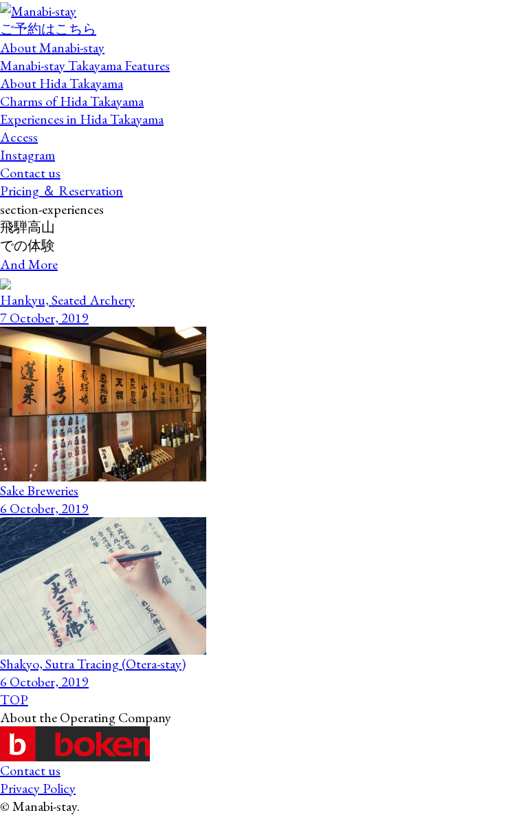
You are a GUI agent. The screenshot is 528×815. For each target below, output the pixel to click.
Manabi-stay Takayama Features (85, 65)
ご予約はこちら (48, 29)
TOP (14, 699)
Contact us (30, 173)
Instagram (27, 155)
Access (19, 137)
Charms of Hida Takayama (72, 101)
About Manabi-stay (52, 47)
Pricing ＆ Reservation (61, 190)
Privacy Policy (38, 788)
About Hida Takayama (61, 83)
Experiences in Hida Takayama (82, 119)
